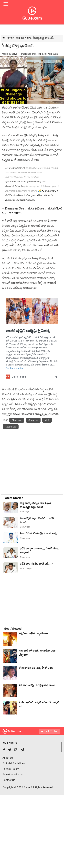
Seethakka (10, 426)
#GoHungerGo (17, 168)
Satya (14, 54)
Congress (33, 420)
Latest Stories (13, 498)
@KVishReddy (34, 182)
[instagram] (16, 750)
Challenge (17, 420)
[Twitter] (10, 750)
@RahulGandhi (45, 196)
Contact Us (8, 780)
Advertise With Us (12, 774)
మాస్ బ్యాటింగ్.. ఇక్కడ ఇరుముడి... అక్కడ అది (39, 704)
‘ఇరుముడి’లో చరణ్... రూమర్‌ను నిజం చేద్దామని (37, 653)
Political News (23, 37)
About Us (7, 757)
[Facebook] (4, 750)
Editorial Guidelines (13, 763)
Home (8, 37)
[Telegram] (22, 750)
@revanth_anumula (15, 182)
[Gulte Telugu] (32, 12)
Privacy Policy (10, 768)
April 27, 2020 (11, 213)
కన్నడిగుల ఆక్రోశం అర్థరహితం (33, 634)
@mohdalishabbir (14, 186)
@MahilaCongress (26, 196)
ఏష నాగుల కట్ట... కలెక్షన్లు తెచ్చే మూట (37, 685)
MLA (47, 420)
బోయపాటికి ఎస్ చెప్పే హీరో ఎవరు (36, 668)
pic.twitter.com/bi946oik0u (20, 200)
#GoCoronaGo (49, 191)
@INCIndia (10, 196)
